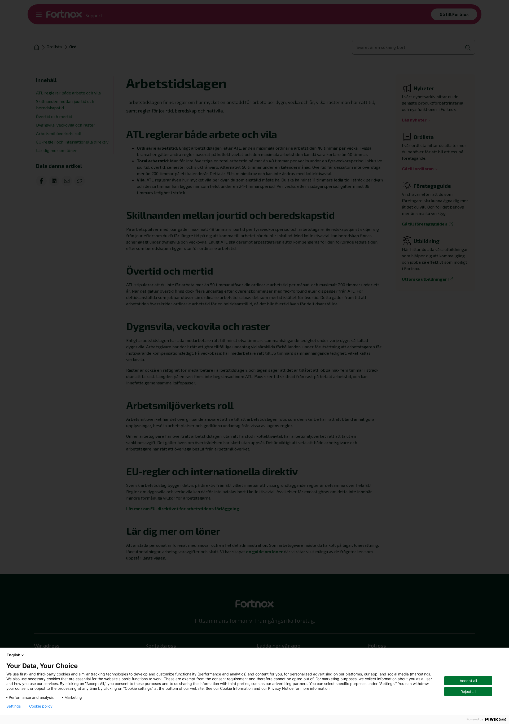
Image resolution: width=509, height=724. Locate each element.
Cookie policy (40, 706)
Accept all (468, 680)
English (13, 655)
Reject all (468, 691)
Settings (13, 706)
